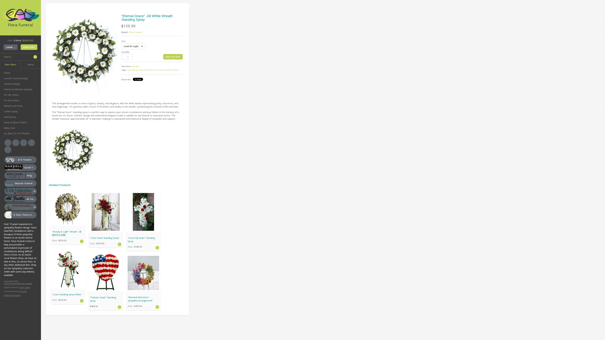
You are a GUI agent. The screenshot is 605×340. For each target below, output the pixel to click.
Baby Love (9, 127)
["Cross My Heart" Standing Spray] (143, 212)
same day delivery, (147, 70)
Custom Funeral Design (16, 78)
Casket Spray (10, 111)
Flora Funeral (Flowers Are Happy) (18, 283)
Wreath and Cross (13, 105)
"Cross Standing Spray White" (67, 294)
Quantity (125, 52)
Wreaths (136, 66)
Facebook (7, 142)
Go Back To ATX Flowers (17, 133)
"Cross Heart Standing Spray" (105, 237)
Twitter (15, 142)
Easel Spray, (132, 70)
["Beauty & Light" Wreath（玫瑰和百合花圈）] (68, 208)
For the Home (11, 94)
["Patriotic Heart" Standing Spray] (105, 271)
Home (7, 72)
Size (123, 41)
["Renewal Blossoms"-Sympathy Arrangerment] (143, 273)
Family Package (12, 83)
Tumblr (7, 149)
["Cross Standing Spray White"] (68, 268)
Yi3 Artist (23, 291)
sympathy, (168, 70)
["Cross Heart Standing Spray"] (105, 212)
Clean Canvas (25, 287)
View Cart (29, 47)
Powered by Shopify (12, 295)
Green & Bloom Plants (15, 122)
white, (176, 70)
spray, (160, 70)
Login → (10, 47)
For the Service (11, 100)
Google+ (31, 142)
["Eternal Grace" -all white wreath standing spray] (84, 53)
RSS (23, 142)
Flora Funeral (135, 32)
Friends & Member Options (18, 89)
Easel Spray (10, 116)
